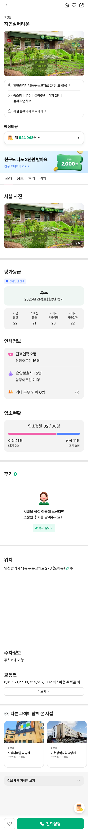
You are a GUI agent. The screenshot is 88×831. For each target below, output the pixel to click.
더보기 (42, 691)
